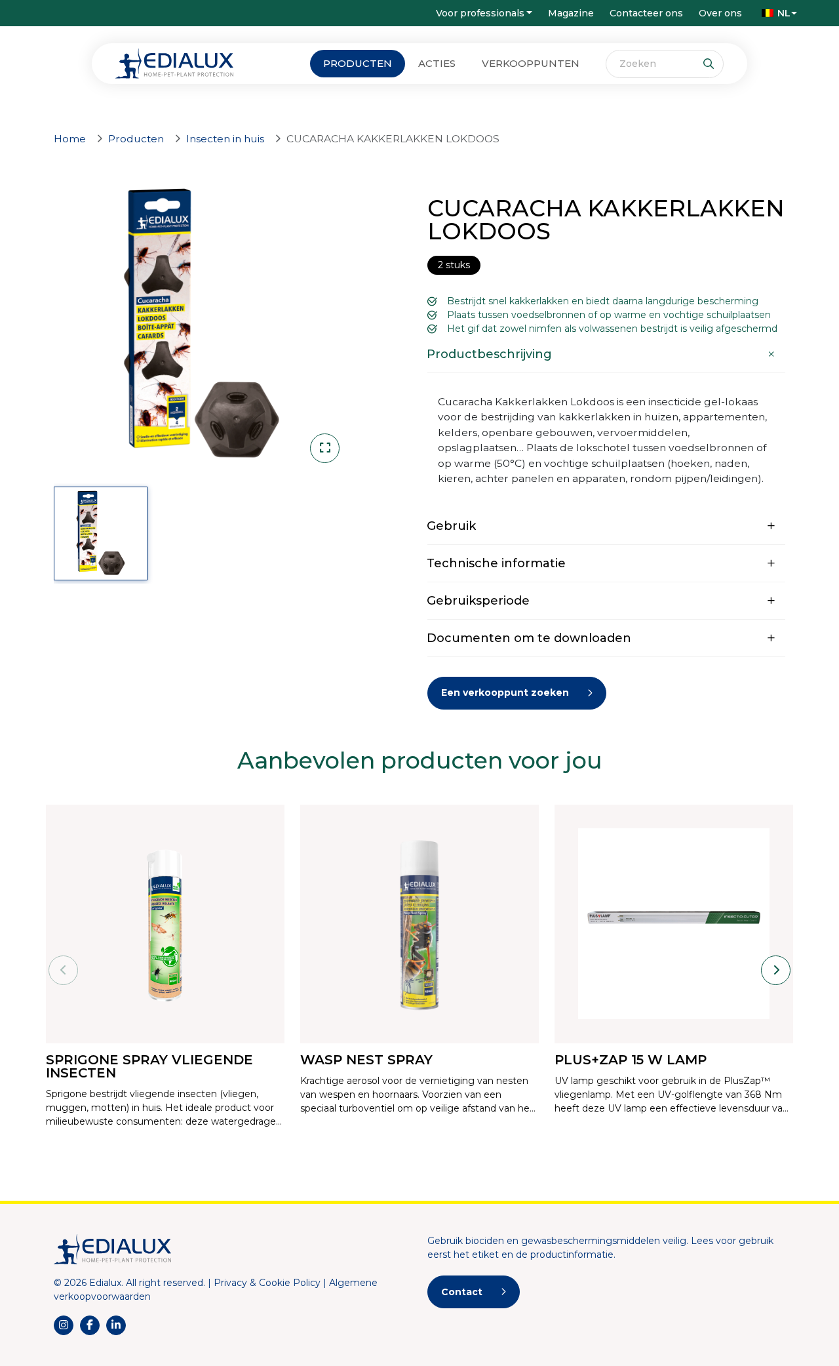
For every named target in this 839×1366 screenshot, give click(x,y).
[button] (776, 13)
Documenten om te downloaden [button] (529, 638)
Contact (461, 1292)
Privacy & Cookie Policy (267, 1283)
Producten (357, 63)
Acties (437, 63)
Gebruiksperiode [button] (478, 600)
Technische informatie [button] (496, 563)
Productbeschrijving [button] (489, 354)
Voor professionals (480, 13)
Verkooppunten (530, 63)
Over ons (720, 13)
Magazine (571, 13)
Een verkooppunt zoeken (505, 692)
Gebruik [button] (451, 526)
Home (70, 138)
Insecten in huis (225, 138)
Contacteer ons (646, 13)
